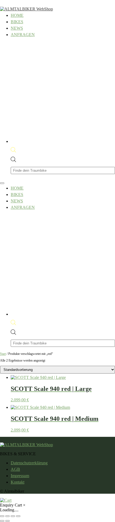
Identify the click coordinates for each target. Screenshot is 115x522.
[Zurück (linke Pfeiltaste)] (2, 521)
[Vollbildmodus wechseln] (7, 516)
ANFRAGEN (23, 34)
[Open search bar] (13, 151)
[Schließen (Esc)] (18, 516)
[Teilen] (13, 516)
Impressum (20, 475)
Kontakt (17, 482)
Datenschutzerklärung (29, 463)
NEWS (17, 28)
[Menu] (2, 183)
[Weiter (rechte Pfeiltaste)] (7, 521)
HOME (17, 15)
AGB (15, 469)
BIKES (17, 21)
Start (3, 353)
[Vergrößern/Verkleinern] (2, 516)
